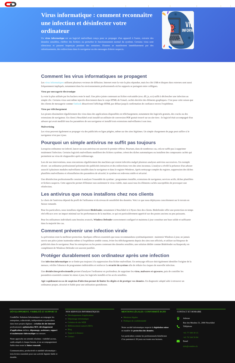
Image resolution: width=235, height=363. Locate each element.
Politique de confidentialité (134, 321)
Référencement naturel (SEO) (80, 326)
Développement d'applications (80, 315)
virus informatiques (54, 82)
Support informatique (208, 6)
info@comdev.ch (190, 346)
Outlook (77, 103)
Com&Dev (88, 6)
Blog (70, 329)
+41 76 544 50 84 (190, 337)
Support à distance (75, 333)
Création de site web (137, 6)
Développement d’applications (109, 6)
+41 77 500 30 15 (190, 333)
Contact (226, 6)
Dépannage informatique (183, 6)
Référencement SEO (159, 6)
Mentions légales (130, 317)
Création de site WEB (77, 322)
